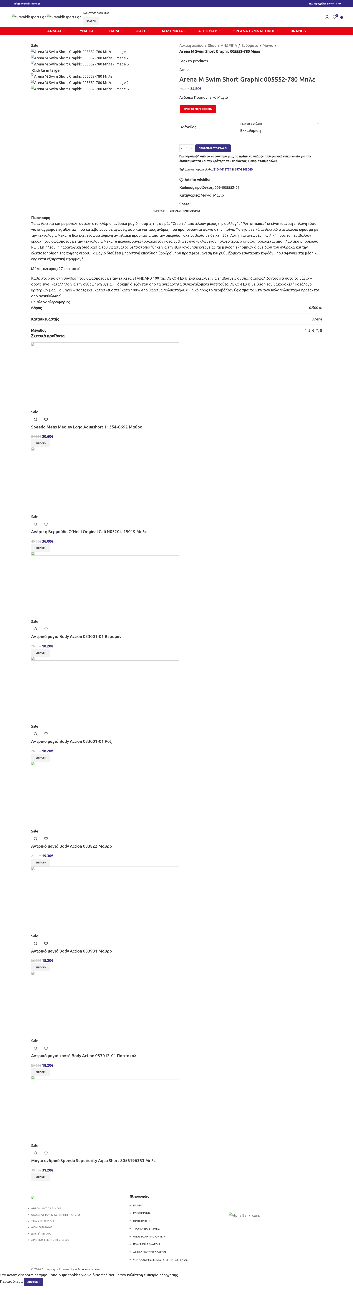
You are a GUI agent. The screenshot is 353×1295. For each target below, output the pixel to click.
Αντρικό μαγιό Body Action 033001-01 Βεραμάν (76, 636)
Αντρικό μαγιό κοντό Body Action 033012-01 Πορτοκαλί (84, 1055)
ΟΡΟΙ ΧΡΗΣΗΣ (142, 1221)
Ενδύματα (249, 45)
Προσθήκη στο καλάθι (213, 148)
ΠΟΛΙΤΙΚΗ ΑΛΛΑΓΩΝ (146, 1244)
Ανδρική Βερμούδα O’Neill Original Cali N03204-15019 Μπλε (89, 531)
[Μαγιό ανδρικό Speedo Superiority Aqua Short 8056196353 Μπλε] (105, 1109)
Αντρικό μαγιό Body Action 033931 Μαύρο (71, 951)
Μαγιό (268, 45)
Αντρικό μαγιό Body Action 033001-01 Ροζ (71, 741)
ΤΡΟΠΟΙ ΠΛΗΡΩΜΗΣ (146, 1228)
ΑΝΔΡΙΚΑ (229, 45)
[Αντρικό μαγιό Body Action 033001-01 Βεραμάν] (105, 585)
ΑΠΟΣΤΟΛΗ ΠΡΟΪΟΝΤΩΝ (149, 1236)
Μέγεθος (188, 127)
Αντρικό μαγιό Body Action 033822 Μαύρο (71, 846)
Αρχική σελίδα (191, 45)
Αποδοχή (33, 1282)
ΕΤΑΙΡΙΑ (138, 1205)
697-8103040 (244, 169)
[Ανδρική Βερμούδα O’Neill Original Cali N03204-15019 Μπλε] (105, 480)
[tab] (159, 211)
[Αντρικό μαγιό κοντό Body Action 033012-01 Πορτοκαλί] (105, 1004)
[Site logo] (29, 16)
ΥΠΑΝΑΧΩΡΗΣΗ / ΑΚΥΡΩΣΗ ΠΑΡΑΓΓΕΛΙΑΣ (160, 1259)
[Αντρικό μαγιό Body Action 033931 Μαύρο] (105, 899)
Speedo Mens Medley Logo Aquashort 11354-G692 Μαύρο (86, 427)
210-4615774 (222, 169)
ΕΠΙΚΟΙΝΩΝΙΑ (142, 1213)
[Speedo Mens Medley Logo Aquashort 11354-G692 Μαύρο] (105, 375)
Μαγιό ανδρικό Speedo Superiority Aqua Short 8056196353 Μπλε (93, 1160)
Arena (184, 69)
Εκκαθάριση (250, 130)
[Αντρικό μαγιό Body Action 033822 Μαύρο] (105, 794)
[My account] (327, 17)
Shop (212, 45)
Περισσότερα (12, 1281)
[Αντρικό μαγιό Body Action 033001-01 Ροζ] (105, 690)
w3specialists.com (87, 1269)
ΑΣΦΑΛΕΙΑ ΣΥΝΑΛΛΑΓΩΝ (149, 1252)
